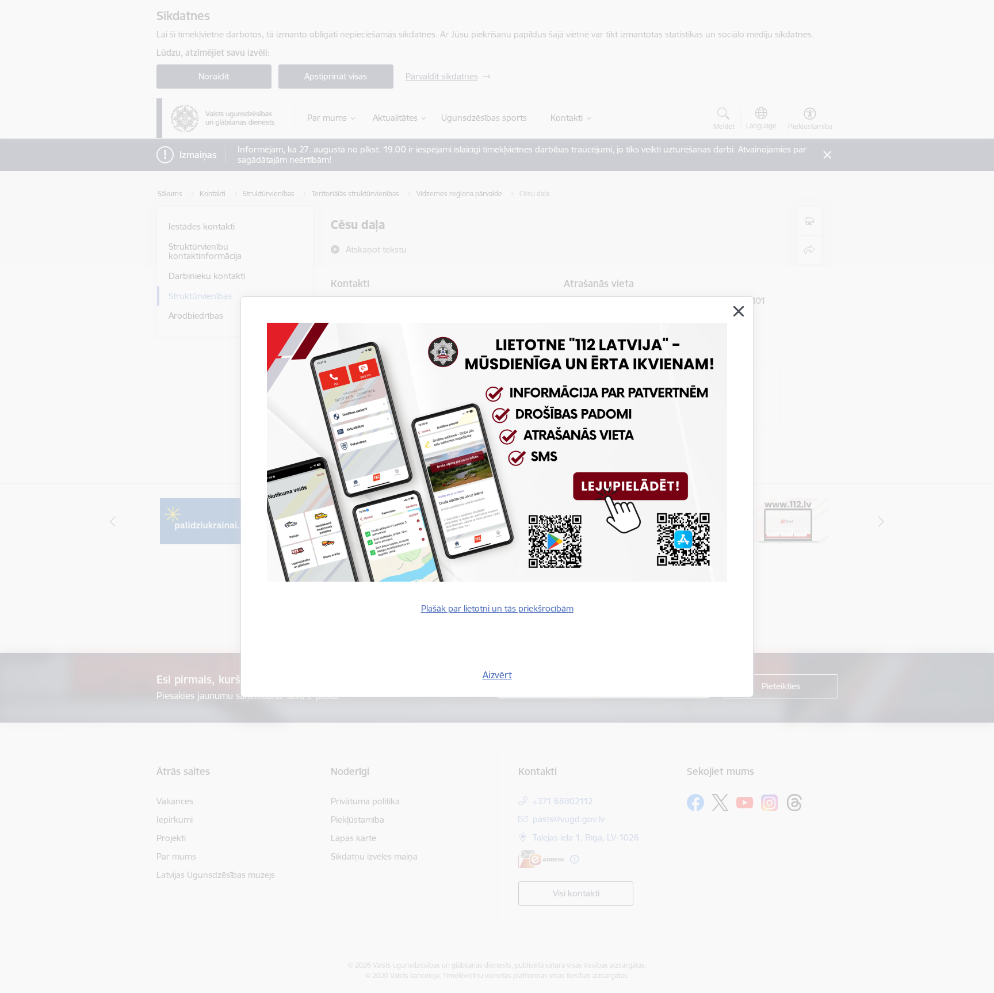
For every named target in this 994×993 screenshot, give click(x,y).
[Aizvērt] (738, 311)
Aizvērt (497, 675)
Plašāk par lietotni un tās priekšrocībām (497, 608)
